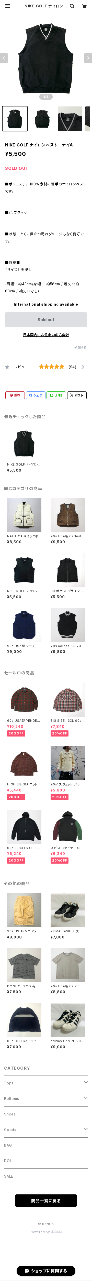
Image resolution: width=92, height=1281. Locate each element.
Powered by (40, 1232)
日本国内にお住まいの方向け (46, 335)
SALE (8, 1176)
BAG (8, 1145)
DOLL (9, 1161)
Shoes (10, 1114)
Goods (10, 1129)
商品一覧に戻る (46, 1200)
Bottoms (11, 1098)
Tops (9, 1083)
